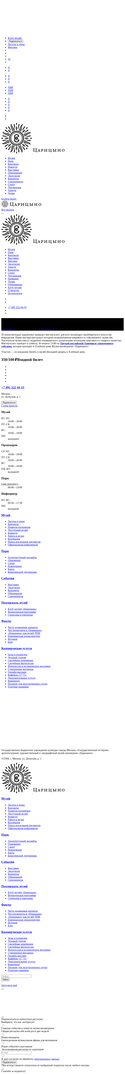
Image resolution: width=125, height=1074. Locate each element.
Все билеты (7, 209)
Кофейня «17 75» (17, 675)
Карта (11, 569)
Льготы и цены (16, 521)
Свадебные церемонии (20, 660)
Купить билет (8, 198)
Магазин (12, 261)
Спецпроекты (15, 181)
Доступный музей (18, 530)
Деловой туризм (17, 657)
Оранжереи (14, 560)
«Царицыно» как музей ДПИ (24, 633)
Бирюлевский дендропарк (22, 572)
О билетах (13, 290)
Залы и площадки (17, 654)
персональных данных (46, 1059)
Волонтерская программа (22, 612)
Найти (5, 979)
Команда (12, 533)
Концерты (13, 178)
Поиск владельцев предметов (24, 541)
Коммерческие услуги (16, 648)
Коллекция (14, 538)
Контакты (13, 164)
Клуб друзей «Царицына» (22, 609)
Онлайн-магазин (17, 672)
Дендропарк (14, 187)
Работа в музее (16, 536)
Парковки (13, 278)
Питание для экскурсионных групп (27, 683)
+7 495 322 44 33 (12, 387)
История (12, 639)
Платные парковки (18, 686)
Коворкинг (14, 680)
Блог (10, 642)
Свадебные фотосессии (21, 663)
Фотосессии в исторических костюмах (29, 666)
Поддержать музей (14, 602)
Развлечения (15, 566)
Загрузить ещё (9, 985)
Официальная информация (23, 544)
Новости (12, 167)
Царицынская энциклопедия (24, 636)
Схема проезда (9, 405)
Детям (11, 193)
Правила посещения (19, 527)
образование (8, 329)
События (7, 578)
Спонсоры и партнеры (20, 614)
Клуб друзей (15, 287)
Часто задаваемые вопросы (23, 627)
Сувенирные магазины (20, 669)
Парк (11, 161)
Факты (6, 621)
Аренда (12, 190)
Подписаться (15, 293)
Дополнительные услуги (21, 678)
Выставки (13, 169)
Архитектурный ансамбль (22, 557)
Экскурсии (14, 175)
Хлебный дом (46, 329)
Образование (15, 172)
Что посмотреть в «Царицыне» (25, 630)
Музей (11, 158)
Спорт (11, 184)
